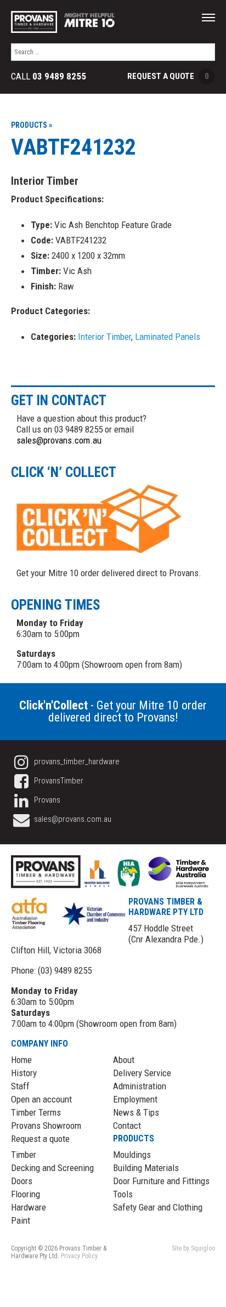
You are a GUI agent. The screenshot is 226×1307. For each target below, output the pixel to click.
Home (21, 1059)
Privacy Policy (79, 1256)
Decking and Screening (52, 1167)
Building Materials (146, 1167)
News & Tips (136, 1112)
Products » (31, 125)
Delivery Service (142, 1072)
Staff (20, 1086)
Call (48, 76)
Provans (46, 800)
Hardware (28, 1207)
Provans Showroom (46, 1125)
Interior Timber (104, 336)
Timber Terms (36, 1112)
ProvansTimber (57, 781)
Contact (127, 1125)
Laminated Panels (167, 336)
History (24, 1072)
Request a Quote (168, 76)
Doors (21, 1180)
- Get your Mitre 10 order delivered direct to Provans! (113, 711)
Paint (20, 1220)
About (123, 1059)
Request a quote (40, 1138)
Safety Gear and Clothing (157, 1207)
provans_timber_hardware (76, 761)
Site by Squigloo (193, 1248)
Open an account (41, 1099)
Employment (135, 1099)
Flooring (25, 1194)
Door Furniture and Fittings (161, 1180)
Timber (23, 1154)
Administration (139, 1086)
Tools (123, 1194)
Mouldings (132, 1154)
